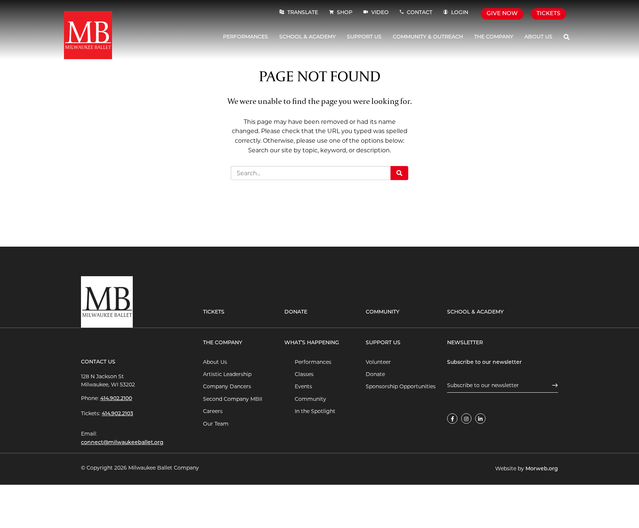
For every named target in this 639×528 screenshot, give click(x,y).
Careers (213, 411)
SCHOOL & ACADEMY (475, 312)
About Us (538, 37)
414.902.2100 (116, 399)
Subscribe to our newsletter (484, 362)
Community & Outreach (428, 37)
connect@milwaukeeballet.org (122, 443)
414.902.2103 (117, 414)
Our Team (216, 423)
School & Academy (307, 37)
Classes (304, 374)
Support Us (364, 37)
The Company (493, 37)
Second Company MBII (232, 399)
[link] (452, 418)
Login (459, 13)
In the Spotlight (315, 411)
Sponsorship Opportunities (401, 386)
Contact (419, 13)
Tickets (548, 14)
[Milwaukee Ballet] (88, 34)
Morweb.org (541, 469)
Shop (344, 13)
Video (379, 13)
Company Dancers (227, 386)
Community (382, 312)
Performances (245, 37)
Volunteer (378, 362)
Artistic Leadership (227, 374)
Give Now (502, 14)
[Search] (566, 37)
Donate (295, 312)
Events (303, 386)
